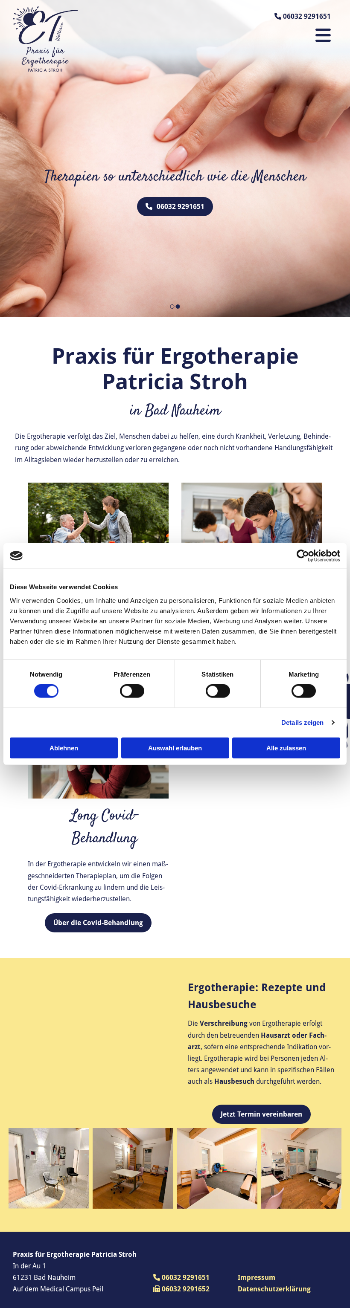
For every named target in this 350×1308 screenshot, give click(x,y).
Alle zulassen (286, 747)
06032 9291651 (181, 1277)
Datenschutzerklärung (274, 1289)
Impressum (256, 1277)
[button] (175, 206)
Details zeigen (302, 722)
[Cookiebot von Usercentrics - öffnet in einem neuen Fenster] (302, 556)
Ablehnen (64, 747)
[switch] (132, 691)
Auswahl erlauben (175, 747)
